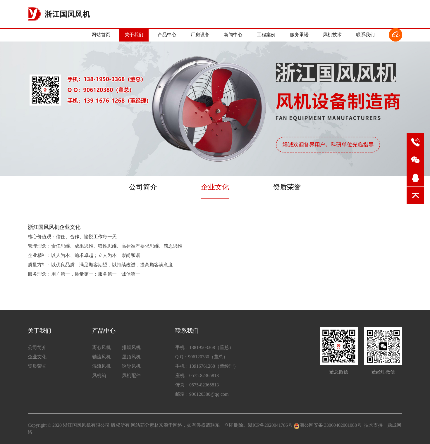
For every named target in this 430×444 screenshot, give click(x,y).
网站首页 (101, 34)
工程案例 (266, 34)
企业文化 (215, 187)
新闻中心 (233, 34)
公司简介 (143, 187)
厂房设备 (200, 34)
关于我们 (134, 34)
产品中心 (167, 34)
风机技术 (332, 34)
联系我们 (365, 34)
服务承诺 (299, 34)
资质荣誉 (287, 187)
